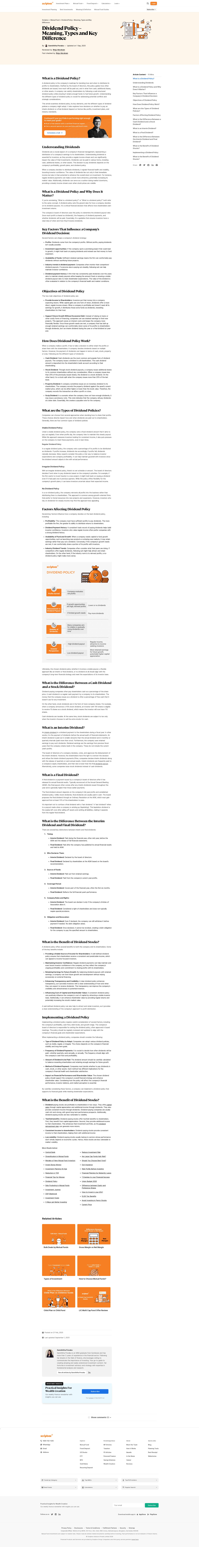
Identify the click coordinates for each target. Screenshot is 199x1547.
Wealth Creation (109, 1464)
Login (154, 3)
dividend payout (101, 764)
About (128, 1441)
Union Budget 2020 (89, 1181)
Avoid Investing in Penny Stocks (94, 1200)
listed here (135, 1539)
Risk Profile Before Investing (93, 1169)
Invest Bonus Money (53, 1165)
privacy (91, 1398)
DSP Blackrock (51, 1194)
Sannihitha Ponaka (56, 46)
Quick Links (152, 1441)
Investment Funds (52, 1198)
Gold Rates (84, 1464)
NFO (81, 1460)
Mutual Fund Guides (101, 9)
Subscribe (152, 1505)
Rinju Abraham (59, 50)
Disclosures (78, 1528)
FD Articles (107, 1452)
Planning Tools (153, 1448)
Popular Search (130, 1487)
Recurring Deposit (86, 1467)
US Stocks (83, 1452)
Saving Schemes (109, 1460)
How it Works (131, 1448)
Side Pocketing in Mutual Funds (57, 1185)
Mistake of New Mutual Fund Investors (60, 1161)
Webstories (152, 1456)
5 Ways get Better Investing (56, 1202)
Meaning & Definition (83, 9)
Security (123, 1528)
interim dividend (50, 732)
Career (128, 1460)
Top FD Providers (131, 1480)
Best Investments (66, 9)
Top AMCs (88, 1480)
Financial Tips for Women (55, 1177)
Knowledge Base (109, 1441)
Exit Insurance (87, 1165)
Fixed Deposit (85, 1448)
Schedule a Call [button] (53, 133)
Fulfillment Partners (110, 1528)
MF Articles (108, 1445)
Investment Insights (54, 1383)
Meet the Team (131, 1445)
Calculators (89, 1487)
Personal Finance (110, 1456)
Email (45, 1448)
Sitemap (132, 1528)
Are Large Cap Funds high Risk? (94, 1156)
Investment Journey (53, 1190)
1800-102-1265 (48, 1441)
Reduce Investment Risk (91, 1152)
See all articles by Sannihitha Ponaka (71, 1372)
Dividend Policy (51, 1181)
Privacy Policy (66, 1528)
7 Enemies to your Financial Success (96, 1177)
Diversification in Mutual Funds (57, 1156)
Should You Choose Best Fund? (94, 1161)
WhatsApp (46, 1445)
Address (46, 1452)
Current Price (87, 1205)
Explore (82, 1441)
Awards (129, 1452)
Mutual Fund (54, 20)
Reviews (129, 1464)
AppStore (142, 1514)
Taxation (107, 1448)
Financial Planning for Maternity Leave (96, 1173)
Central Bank (50, 1152)
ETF (81, 1456)
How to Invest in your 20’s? (92, 1192)
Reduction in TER (52, 1173)
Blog (149, 1445)
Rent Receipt (152, 1452)
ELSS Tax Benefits (89, 1196)
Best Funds (48, 1487)
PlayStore (153, 1514)
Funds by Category (50, 1480)
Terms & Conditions (93, 1528)
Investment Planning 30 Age (56, 1169)
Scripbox (45, 20)
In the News (130, 1456)
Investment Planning (49, 9)
